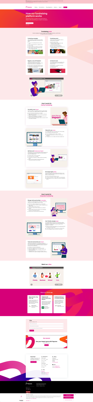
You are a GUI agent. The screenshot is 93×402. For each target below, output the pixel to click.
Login (65, 7)
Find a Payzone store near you (41, 383)
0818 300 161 (47, 373)
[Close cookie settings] (75, 394)
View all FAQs (32, 330)
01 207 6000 (43, 371)
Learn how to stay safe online (29, 2)
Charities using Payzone (29, 23)
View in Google (54, 362)
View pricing (27, 24)
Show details (27, 400)
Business (55, 7)
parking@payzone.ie (57, 367)
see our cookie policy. (33, 398)
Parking (36, 7)
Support (60, 7)
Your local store (41, 7)
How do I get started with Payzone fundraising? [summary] (36, 328)
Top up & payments (49, 7)
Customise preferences (68, 397)
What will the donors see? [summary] (33, 323)
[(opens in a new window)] (26, 389)
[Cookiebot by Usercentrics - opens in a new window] (21, 400)
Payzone (29, 7)
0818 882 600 (47, 372)
